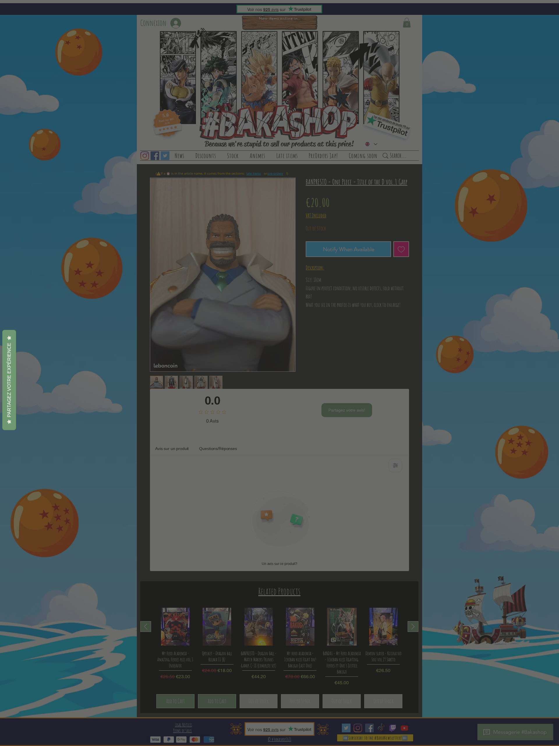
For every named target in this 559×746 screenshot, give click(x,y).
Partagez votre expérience (9, 380)
